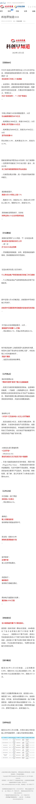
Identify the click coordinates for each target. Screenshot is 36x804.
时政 (17, 11)
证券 (25, 11)
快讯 (9, 11)
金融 (33, 11)
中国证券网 (19, 21)
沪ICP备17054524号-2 (11, 797)
